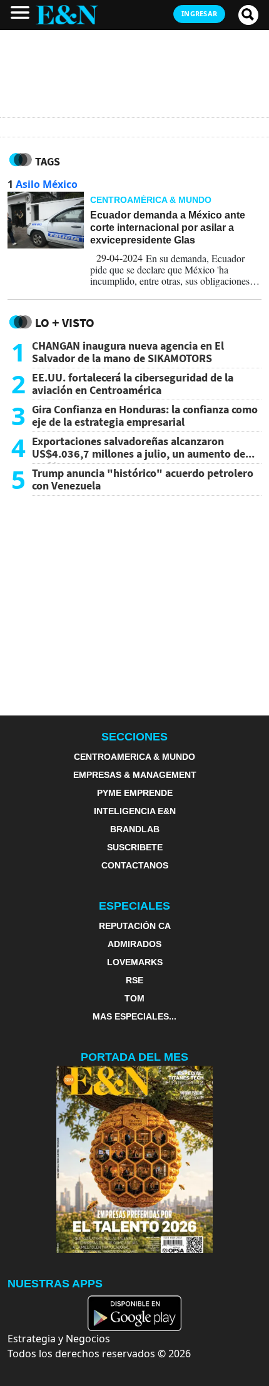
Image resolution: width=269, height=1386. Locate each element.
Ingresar (199, 13)
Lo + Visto (64, 322)
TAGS (47, 161)
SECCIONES (134, 736)
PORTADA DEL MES (134, 1057)
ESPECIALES (134, 906)
